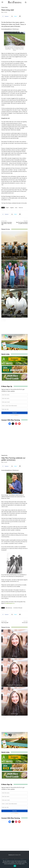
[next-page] (4, 320)
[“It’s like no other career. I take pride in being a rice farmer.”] (14, 245)
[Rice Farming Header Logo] (14, 2)
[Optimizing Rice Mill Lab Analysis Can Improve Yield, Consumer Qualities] (14, 303)
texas (16, 207)
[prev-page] (2, 320)
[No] (27, 863)
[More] (19, 16)
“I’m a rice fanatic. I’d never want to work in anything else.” (14, 286)
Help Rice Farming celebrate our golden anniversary (22, 223)
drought (7, 207)
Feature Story (4, 7)
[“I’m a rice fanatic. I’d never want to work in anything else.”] (14, 274)
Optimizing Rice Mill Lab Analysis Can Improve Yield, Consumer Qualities (14, 315)
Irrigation (12, 207)
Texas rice (21, 207)
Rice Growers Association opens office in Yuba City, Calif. (6, 223)
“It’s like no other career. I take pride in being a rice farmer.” (14, 257)
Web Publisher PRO (17, 854)
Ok (14, 865)
